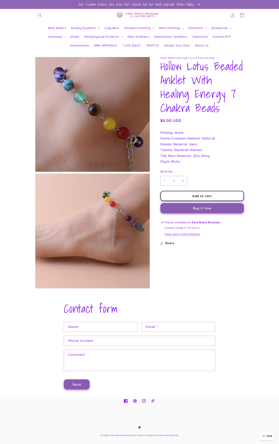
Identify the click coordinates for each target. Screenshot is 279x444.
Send (77, 384)
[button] (39, 15)
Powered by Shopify (166, 435)
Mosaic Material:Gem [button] (178, 144)
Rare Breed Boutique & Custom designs (132, 435)
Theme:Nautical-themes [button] (181, 150)
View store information (182, 234)
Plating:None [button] (172, 132)
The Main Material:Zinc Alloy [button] (185, 155)
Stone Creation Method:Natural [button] (187, 138)
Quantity (166, 171)
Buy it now (202, 208)
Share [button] (169, 243)
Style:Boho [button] (170, 161)
